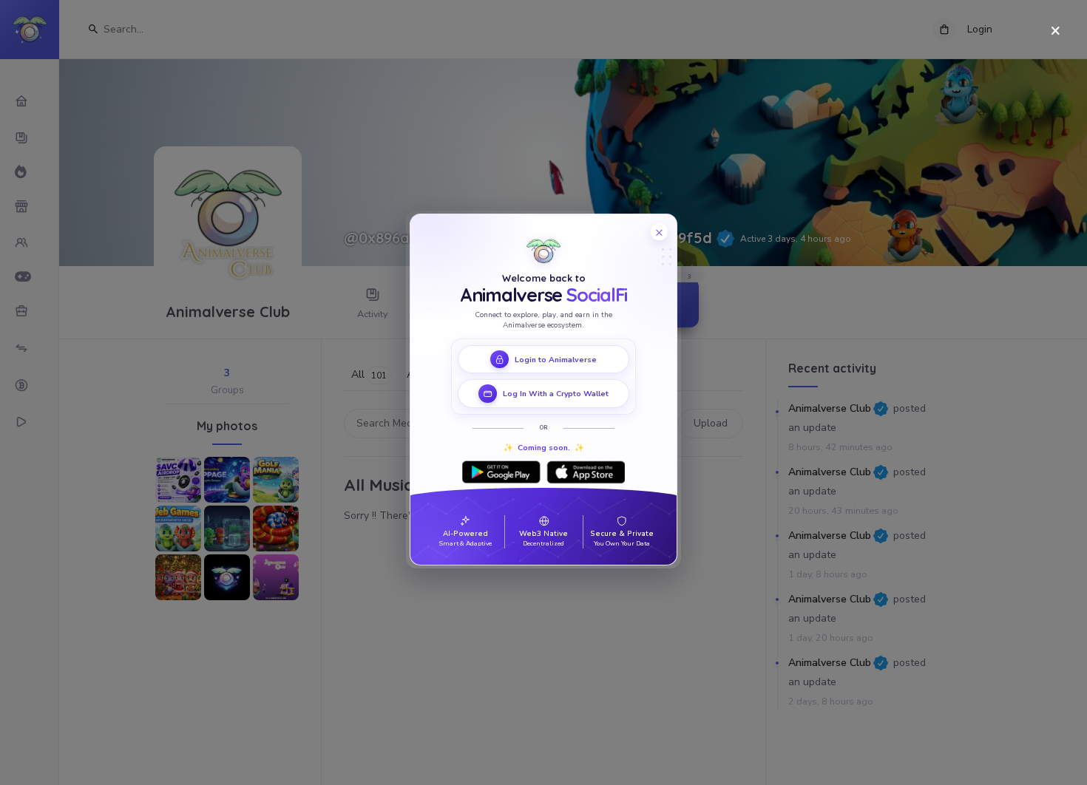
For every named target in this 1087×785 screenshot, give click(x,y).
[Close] (1055, 31)
